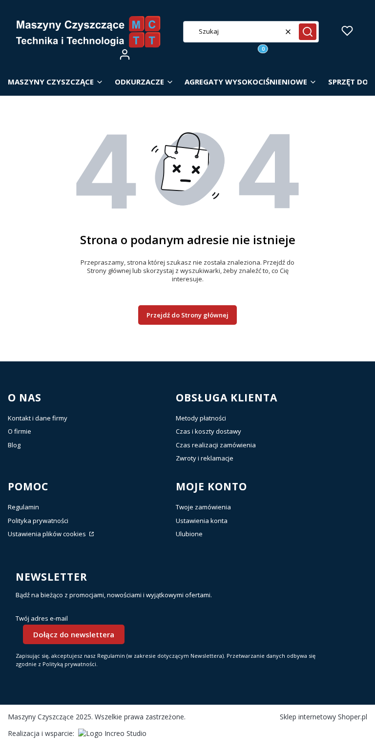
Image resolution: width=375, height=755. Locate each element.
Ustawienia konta (202, 520)
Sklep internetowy (323, 717)
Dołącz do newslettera (73, 634)
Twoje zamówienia (203, 507)
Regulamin (23, 507)
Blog (14, 444)
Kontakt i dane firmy (37, 418)
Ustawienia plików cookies (47, 533)
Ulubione (189, 533)
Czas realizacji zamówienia (216, 444)
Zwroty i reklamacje (204, 458)
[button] (307, 31)
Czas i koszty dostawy (208, 431)
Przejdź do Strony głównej (187, 315)
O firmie (19, 431)
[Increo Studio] (112, 733)
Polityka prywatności (38, 520)
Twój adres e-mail (42, 618)
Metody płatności (201, 418)
